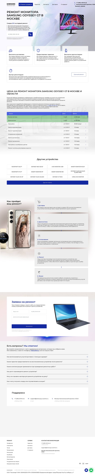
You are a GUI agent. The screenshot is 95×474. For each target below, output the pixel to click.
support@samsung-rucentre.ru (49, 447)
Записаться (29, 326)
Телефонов (10, 443)
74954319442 (35, 350)
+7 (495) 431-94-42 (52, 105)
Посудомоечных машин (13, 461)
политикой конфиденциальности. (14, 38)
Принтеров (10, 459)
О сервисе (30, 450)
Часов (8, 447)
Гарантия (30, 443)
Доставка (30, 447)
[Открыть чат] (86, 470)
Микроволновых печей (13, 463)
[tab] (47, 397)
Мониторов (10, 452)
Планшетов (10, 445)
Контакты (30, 445)
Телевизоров (10, 450)
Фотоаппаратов (11, 457)
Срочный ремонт (79, 74)
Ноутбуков (9, 454)
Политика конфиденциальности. (47, 470)
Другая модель (47, 182)
